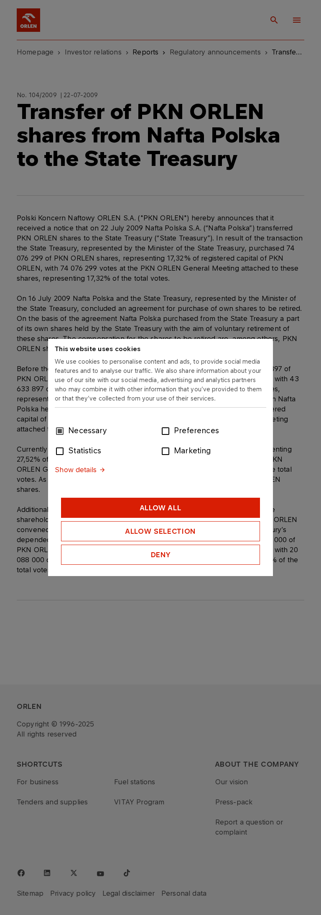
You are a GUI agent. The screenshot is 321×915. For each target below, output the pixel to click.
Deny (161, 555)
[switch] (167, 430)
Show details (76, 469)
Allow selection (160, 531)
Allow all (160, 508)
